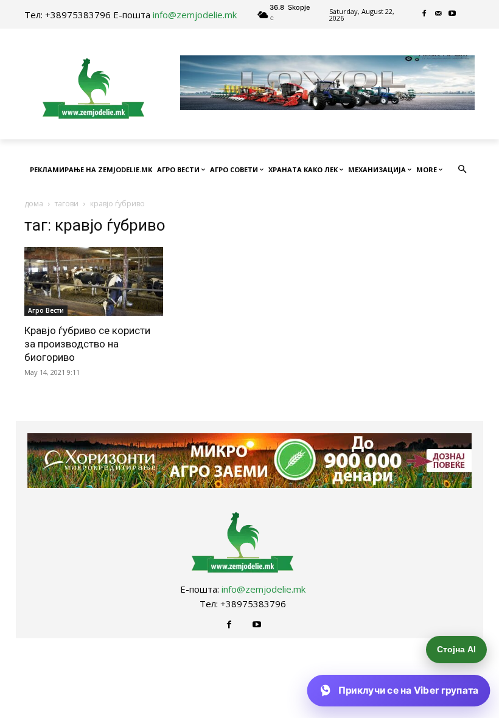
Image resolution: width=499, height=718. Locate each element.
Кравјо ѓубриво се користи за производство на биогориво (87, 343)
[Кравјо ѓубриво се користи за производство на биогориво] (93, 281)
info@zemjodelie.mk (195, 15)
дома (33, 203)
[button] (462, 170)
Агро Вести (46, 310)
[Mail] (438, 14)
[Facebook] (424, 14)
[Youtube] (452, 14)
